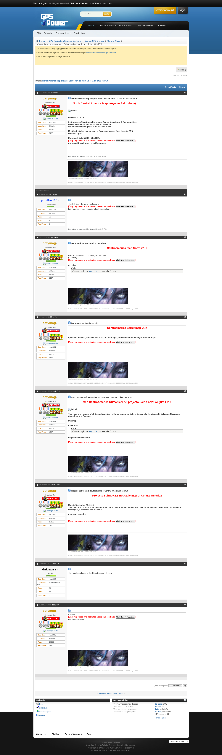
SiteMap (55, 734)
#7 (185, 563)
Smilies (158, 707)
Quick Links (79, 33)
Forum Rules (145, 25)
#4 (185, 317)
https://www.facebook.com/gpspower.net (101, 53)
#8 (185, 605)
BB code (158, 704)
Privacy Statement (73, 734)
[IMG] (157, 709)
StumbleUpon (45, 712)
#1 (185, 92)
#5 (185, 391)
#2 (185, 194)
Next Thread (118, 694)
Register (93, 271)
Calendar (48, 33)
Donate (161, 25)
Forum (92, 25)
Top (185, 686)
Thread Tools (170, 87)
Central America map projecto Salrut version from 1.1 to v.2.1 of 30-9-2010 (75, 81)
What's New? (108, 25)
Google (42, 715)
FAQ (39, 33)
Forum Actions (62, 33)
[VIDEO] (158, 712)
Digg (41, 704)
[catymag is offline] (50, 119)
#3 (185, 237)
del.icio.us (43, 708)
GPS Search (126, 25)
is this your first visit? (59, 3)
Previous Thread (105, 694)
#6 (185, 485)
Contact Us (41, 734)
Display (182, 87)
